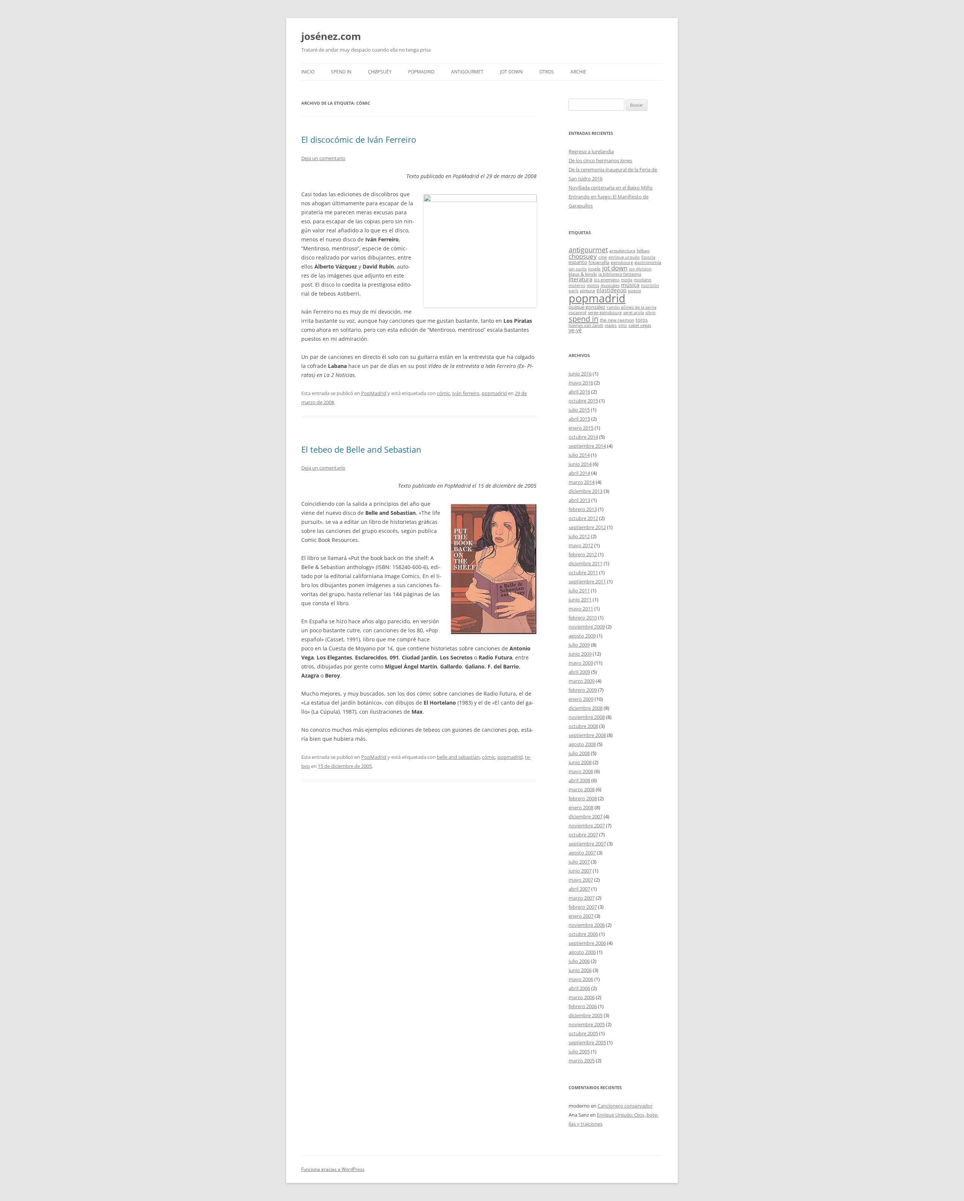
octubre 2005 (583, 1033)
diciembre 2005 (585, 1015)
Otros (546, 72)
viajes (611, 325)
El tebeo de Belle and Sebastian (361, 449)
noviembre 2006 (587, 925)
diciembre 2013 (585, 491)
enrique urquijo (624, 257)
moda (626, 279)
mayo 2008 (581, 771)
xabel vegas (639, 325)
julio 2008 (579, 753)
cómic (443, 393)
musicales (610, 285)
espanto (578, 262)
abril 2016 (579, 391)
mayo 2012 (581, 545)
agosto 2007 (582, 852)
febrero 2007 (583, 906)
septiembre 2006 (587, 943)
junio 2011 (580, 599)
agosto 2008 (582, 744)
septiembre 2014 (587, 446)
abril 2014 (579, 473)
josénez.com (331, 36)
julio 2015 (579, 409)
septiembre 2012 (587, 527)
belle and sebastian (458, 757)
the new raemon (617, 320)
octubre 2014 (583, 436)
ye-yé (575, 330)
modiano (642, 279)
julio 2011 (579, 590)
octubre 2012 (583, 518)
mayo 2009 (581, 662)
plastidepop (611, 290)
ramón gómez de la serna (631, 307)
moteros (577, 285)
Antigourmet (467, 72)
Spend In (341, 72)
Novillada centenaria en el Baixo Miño (611, 187)
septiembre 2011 (587, 581)
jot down (614, 267)
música (630, 284)
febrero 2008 (583, 798)
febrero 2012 (583, 554)
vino (622, 325)
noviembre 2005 (587, 1024)
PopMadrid (421, 72)
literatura (580, 279)
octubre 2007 (583, 834)
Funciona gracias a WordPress (333, 1169)
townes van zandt (586, 325)
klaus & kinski (583, 274)
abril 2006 (579, 988)
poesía (634, 290)
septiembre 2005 (587, 1042)
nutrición (650, 285)
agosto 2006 (582, 952)
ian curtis (578, 269)
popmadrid (494, 393)
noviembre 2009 (587, 626)
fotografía (599, 262)
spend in (583, 318)
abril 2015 (579, 418)
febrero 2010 (583, 617)
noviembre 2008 (587, 717)
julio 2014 (579, 455)
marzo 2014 (582, 482)
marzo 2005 (582, 1060)
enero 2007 (581, 916)
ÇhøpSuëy (380, 72)
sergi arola (633, 312)
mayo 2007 (581, 879)
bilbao (643, 250)
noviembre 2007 (587, 825)
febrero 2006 (583, 1006)
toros (642, 319)
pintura (587, 290)
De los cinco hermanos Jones (600, 160)
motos (593, 285)
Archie (578, 72)
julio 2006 (579, 961)
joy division (640, 269)
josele (594, 269)
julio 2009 (579, 644)
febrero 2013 (583, 509)
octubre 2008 (583, 726)
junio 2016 (580, 373)
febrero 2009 (583, 690)
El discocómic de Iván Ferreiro (358, 139)
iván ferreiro (465, 393)
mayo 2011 (581, 608)
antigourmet (588, 249)
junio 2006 (580, 970)
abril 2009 (579, 671)
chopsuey (583, 256)
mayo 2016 (581, 382)
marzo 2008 (582, 789)
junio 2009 (580, 653)
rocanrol (577, 312)
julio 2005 (579, 1051)
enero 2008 (581, 807)
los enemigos (606, 279)
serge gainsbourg (605, 312)
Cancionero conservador (625, 1105)
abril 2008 (579, 780)
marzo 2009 (582, 681)
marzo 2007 (582, 897)
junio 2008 (580, 762)
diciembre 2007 (585, 816)
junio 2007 (580, 870)
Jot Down (511, 72)
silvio (650, 312)
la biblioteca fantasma (619, 274)
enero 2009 (581, 699)
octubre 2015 (583, 400)
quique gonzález (587, 307)
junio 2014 (580, 464)
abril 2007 (579, 888)
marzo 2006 (582, 997)
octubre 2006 (583, 934)
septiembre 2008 (587, 735)
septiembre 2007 (587, 843)
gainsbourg (622, 262)
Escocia (648, 257)
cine (602, 257)
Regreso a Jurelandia (591, 151)
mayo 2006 (581, 979)
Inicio (307, 72)
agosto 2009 (582, 635)
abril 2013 (579, 500)
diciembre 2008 (585, 708)
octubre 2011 (583, 572)
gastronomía (648, 262)
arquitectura (622, 250)
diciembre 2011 (585, 563)
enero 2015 (581, 427)
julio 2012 (579, 536)
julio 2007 (579, 861)
